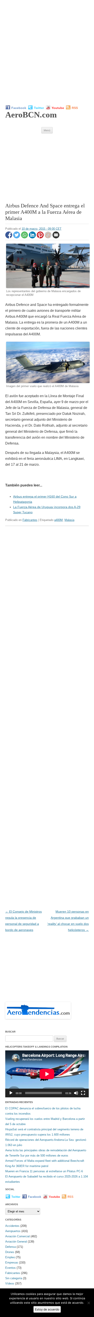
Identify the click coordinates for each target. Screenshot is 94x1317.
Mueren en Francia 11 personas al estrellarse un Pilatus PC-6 (44, 1171)
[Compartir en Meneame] (48, 237)
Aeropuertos (13, 1231)
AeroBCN (31, 114)
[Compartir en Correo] (55, 237)
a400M (58, 520)
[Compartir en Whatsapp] (25, 237)
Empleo (10, 1257)
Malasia (69, 520)
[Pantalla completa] (83, 1093)
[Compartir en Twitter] (17, 237)
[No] (88, 1303)
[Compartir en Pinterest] (41, 237)
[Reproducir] (11, 1093)
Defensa (10, 1246)
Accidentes (12, 1225)
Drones (9, 1252)
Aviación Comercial (17, 1236)
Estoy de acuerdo (47, 1309)
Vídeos (9, 1283)
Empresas (11, 1262)
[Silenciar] (76, 1093)
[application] (47, 1073)
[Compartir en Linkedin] (33, 237)
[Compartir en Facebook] (9, 237)
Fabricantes (30, 520)
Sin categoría (13, 1278)
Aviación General (16, 1241)
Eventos (10, 1267)
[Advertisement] (47, 52)
